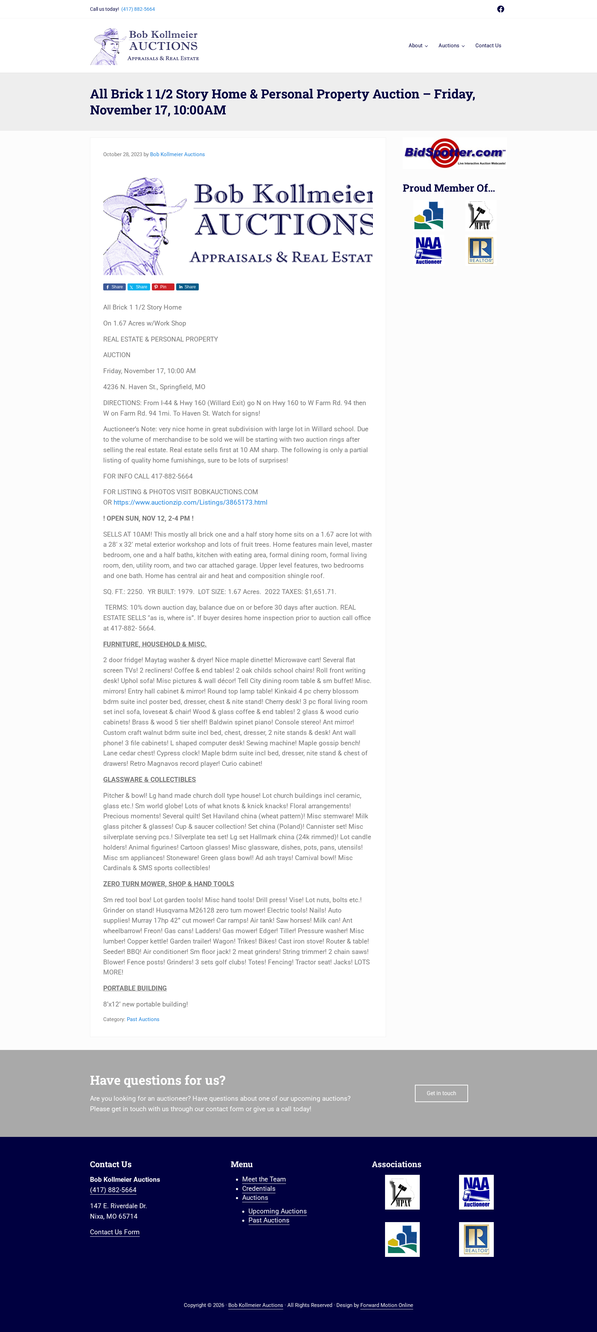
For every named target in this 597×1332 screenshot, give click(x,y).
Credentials (259, 1189)
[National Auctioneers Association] (429, 250)
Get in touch (441, 1093)
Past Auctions (143, 1019)
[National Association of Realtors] (481, 250)
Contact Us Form (115, 1232)
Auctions (255, 1198)
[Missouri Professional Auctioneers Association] (481, 215)
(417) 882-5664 (138, 9)
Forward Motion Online (386, 1305)
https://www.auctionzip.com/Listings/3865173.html (191, 502)
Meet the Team (264, 1179)
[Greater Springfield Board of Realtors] (429, 215)
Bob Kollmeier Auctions (255, 1305)
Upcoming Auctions (277, 1211)
